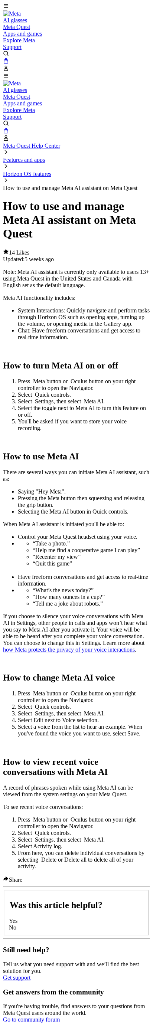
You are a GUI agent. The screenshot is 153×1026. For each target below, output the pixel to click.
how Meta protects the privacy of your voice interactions (69, 649)
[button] (76, 6)
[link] (12, 13)
